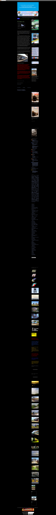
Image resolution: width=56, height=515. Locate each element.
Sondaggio (35, 195)
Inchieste (33, 184)
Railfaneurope (33, 242)
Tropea (36, 200)
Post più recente (18, 87)
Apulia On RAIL (33, 206)
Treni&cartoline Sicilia (34, 250)
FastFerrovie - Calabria (34, 217)
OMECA (35, 189)
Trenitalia (36, 199)
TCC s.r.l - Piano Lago (34, 247)
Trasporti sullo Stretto (34, 249)
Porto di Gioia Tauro (37, 190)
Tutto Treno (33, 253)
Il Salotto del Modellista (34, 230)
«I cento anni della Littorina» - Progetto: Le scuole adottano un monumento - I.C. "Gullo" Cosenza (35, 152)
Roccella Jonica (34, 193)
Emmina (34, 179)
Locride (32, 186)
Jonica (38, 185)
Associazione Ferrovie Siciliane (34, 207)
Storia (38, 196)
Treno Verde (34, 200)
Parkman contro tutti (33, 239)
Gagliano (33, 182)
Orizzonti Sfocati (33, 238)
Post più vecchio (29, 87)
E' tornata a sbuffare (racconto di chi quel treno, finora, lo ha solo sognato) (35, 160)
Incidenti (35, 184)
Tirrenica (35, 197)
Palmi (36, 189)
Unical (38, 200)
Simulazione (33, 195)
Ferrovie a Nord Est (33, 222)
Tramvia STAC (37, 197)
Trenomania (33, 252)
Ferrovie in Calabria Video (34, 151)
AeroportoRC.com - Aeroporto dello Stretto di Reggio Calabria (35, 147)
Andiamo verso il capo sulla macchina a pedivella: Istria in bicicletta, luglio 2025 (34, 144)
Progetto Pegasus (33, 191)
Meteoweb (32, 234)
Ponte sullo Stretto (33, 190)
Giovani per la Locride (34, 227)
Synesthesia (33, 154)
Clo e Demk (33, 209)
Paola (38, 189)
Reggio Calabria (34, 192)
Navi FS (32, 236)
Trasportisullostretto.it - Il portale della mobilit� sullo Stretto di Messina (35, 172)
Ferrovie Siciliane (33, 221)
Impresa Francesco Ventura (34, 231)
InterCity (38, 184)
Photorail (32, 241)
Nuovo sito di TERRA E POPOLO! (35, 168)
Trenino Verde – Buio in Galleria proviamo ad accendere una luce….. (35, 166)
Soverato (38, 195)
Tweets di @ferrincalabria (34, 65)
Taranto (32, 197)
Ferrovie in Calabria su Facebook (35, 224)
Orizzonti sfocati (34, 149)
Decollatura (33, 179)
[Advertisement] (24, 86)
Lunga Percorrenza (36, 186)
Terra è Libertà (33, 156)
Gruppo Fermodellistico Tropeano (35, 228)
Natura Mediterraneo (33, 235)
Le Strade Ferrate (33, 233)
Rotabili (37, 193)
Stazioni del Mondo (33, 246)
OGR (34, 189)
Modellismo (33, 189)
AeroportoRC (33, 204)
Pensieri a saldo (33, 150)
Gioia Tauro (37, 182)
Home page (24, 87)
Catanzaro (33, 176)
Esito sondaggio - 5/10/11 (20, 21)
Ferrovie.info (33, 225)
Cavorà (33, 178)
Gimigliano (35, 182)
